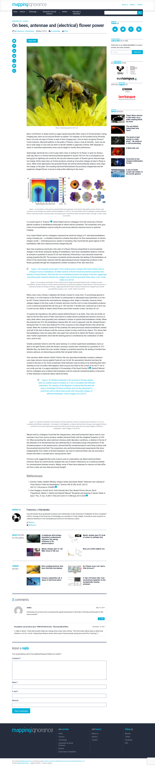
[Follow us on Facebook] (131, 29)
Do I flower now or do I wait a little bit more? (94, 567)
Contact (95, 740)
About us (95, 733)
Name (15, 682)
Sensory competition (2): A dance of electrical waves (52, 579)
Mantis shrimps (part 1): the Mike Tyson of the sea (52, 550)
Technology (62, 740)
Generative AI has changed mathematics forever (134, 161)
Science (25, 21)
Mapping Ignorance (26, 761)
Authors (95, 737)
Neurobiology (17, 21)
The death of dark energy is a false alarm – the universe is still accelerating (134, 140)
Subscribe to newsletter (67, 752)
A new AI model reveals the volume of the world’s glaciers (134, 172)
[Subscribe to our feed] (139, 29)
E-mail (15, 691)
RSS (126, 743)
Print (66, 31)
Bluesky (128, 733)
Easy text (32, 41)
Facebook (128, 740)
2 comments (55, 31)
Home (60, 733)
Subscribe (137, 52)
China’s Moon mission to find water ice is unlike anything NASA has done (134, 118)
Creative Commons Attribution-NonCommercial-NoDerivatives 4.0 (64, 761)
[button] (14, 41)
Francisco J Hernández (25, 31)
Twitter (127, 737)
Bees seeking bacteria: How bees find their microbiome (52, 567)
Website (31, 522)
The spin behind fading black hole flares (132, 128)
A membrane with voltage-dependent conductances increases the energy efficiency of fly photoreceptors (52, 539)
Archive (61, 748)
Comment (16, 658)
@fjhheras (32, 525)
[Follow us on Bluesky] (115, 29)
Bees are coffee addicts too (94, 549)
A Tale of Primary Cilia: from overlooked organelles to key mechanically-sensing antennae (94, 581)
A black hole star (132, 148)
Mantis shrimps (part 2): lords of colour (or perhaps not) (94, 536)
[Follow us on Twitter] (123, 29)
